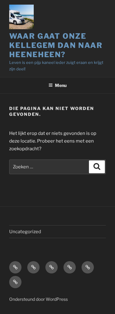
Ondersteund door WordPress (38, 299)
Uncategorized (25, 231)
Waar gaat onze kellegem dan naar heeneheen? (56, 45)
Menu (61, 85)
